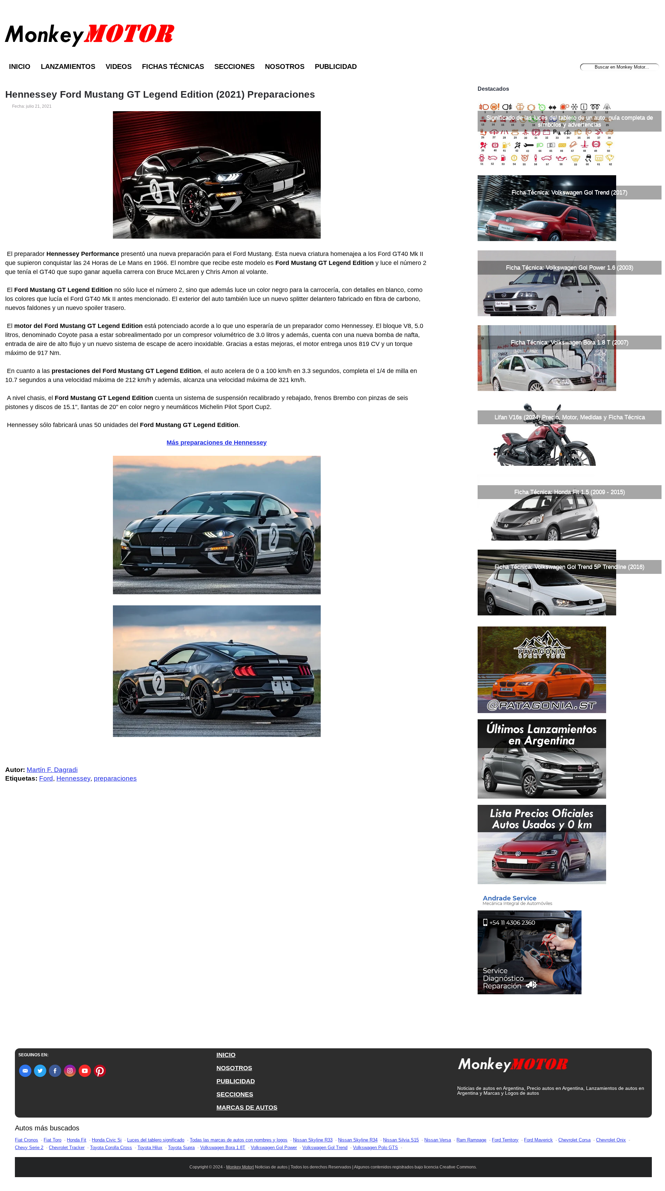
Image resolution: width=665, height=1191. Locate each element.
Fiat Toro (52, 1140)
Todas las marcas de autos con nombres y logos (238, 1140)
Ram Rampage (471, 1140)
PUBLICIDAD (235, 1081)
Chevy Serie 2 (29, 1147)
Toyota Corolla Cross (111, 1147)
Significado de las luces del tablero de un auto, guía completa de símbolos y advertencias (569, 121)
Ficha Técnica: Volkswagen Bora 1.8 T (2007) (570, 342)
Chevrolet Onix (611, 1140)
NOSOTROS (234, 1068)
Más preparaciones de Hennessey (217, 442)
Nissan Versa (437, 1140)
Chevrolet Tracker (67, 1147)
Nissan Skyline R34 (358, 1140)
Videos (119, 66)
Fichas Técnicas (173, 66)
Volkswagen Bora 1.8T (222, 1147)
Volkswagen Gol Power (274, 1147)
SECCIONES (234, 1094)
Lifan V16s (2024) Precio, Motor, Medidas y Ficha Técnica (570, 417)
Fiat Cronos (26, 1140)
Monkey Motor (239, 1167)
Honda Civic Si (107, 1140)
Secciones (234, 66)
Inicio (19, 66)
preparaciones (115, 778)
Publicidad (336, 66)
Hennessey (73, 778)
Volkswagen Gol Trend (324, 1147)
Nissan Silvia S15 (401, 1140)
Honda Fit (76, 1140)
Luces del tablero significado (155, 1140)
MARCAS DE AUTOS (246, 1107)
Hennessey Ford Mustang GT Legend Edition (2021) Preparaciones (160, 94)
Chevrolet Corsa (574, 1140)
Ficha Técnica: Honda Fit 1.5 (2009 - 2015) (569, 492)
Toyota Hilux (150, 1147)
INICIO (226, 1054)
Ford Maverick (538, 1140)
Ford (46, 778)
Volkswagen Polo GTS (375, 1147)
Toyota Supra (181, 1147)
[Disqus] (218, 927)
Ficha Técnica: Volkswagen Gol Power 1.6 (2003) (569, 267)
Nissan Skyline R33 (312, 1140)
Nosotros (284, 66)
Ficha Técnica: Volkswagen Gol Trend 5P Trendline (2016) (570, 566)
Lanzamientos (68, 66)
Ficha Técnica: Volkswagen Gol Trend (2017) (570, 192)
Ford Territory (505, 1140)
